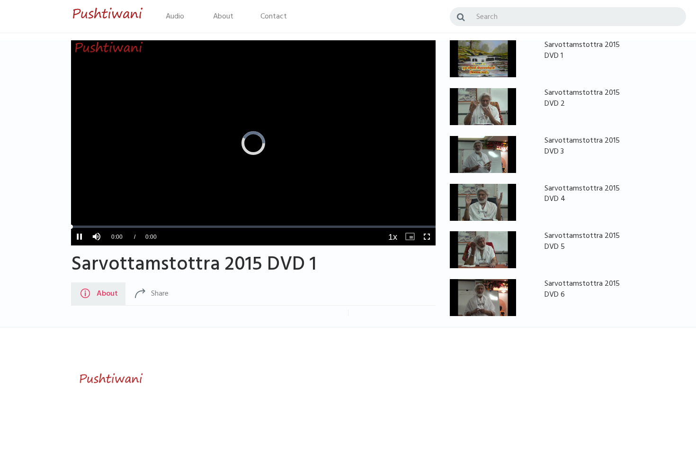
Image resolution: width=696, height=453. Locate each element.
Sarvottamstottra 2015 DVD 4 (582, 194)
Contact (273, 17)
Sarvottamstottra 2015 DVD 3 (582, 146)
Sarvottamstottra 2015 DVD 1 (193, 266)
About (223, 17)
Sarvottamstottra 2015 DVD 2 (582, 98)
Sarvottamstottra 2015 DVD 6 (582, 289)
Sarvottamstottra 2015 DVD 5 (582, 241)
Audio (175, 17)
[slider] (253, 227)
